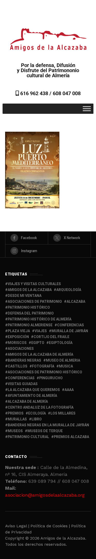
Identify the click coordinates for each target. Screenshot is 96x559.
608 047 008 (67, 93)
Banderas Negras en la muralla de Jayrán (48, 425)
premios (16, 413)
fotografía (43, 366)
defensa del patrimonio (31, 313)
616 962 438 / (36, 93)
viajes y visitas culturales (34, 284)
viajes (41, 331)
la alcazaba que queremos (34, 390)
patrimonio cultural (28, 437)
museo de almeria (63, 360)
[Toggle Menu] (87, 108)
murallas (17, 419)
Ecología (37, 413)
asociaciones (21, 348)
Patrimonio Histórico (29, 307)
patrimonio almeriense (30, 325)
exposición (18, 337)
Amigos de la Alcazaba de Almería (40, 354)
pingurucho (51, 378)
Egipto (37, 342)
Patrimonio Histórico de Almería (39, 319)
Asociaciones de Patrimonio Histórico (45, 372)
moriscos (17, 342)
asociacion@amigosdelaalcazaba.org (45, 495)
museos (15, 431)
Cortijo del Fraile (51, 337)
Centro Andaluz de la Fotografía (40, 407)
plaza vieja (19, 331)
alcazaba (76, 301)
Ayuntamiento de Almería (32, 395)
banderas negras (24, 360)
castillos (17, 366)
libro (36, 419)
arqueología (68, 290)
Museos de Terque (45, 431)
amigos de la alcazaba (30, 290)
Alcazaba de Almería (28, 401)
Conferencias (21, 378)
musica (66, 366)
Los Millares (63, 413)
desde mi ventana (24, 295)
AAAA (69, 390)
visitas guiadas (23, 384)
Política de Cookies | (50, 525)
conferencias (70, 325)
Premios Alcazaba (71, 437)
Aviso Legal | (17, 525)
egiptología (60, 342)
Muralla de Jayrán (69, 331)
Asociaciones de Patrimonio (35, 301)
